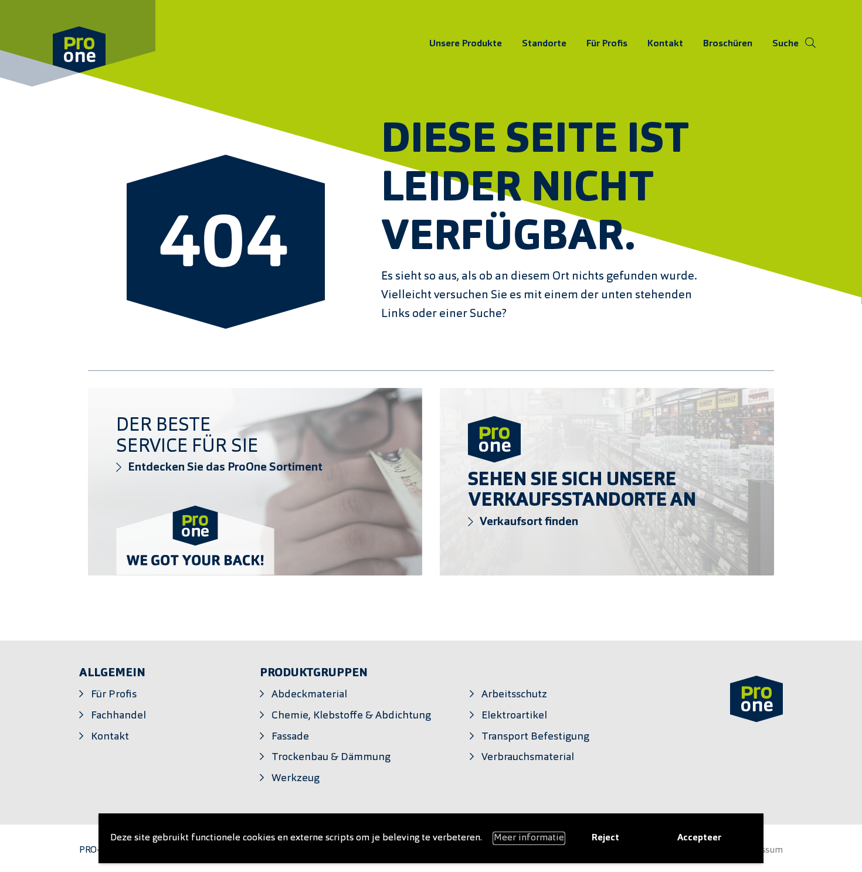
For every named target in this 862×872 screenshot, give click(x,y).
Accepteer (699, 838)
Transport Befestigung (535, 736)
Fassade (290, 736)
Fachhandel (118, 715)
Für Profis (606, 43)
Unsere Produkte (465, 43)
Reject (605, 838)
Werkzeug (296, 778)
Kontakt (665, 43)
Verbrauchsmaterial (527, 757)
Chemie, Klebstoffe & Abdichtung (351, 715)
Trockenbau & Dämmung (331, 757)
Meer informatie (529, 838)
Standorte (544, 43)
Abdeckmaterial (309, 694)
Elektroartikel (514, 715)
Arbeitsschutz (514, 694)
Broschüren (727, 43)
